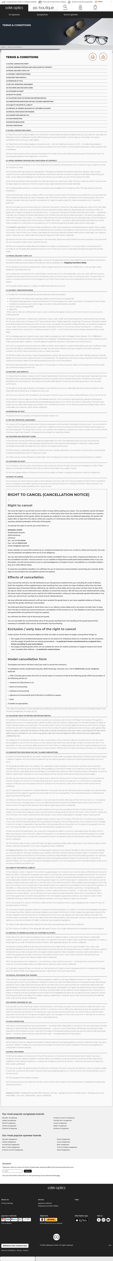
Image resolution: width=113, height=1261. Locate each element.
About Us (5, 1200)
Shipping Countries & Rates (75, 263)
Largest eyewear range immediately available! (21, 2)
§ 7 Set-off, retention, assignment (19, 84)
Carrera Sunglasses (9, 1126)
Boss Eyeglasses (63, 1144)
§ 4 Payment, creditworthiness (18, 74)
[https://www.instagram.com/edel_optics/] (103, 1220)
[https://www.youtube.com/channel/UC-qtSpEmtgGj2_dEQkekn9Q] (108, 1220)
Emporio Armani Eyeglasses (12, 1150)
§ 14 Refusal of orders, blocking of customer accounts (28, 108)
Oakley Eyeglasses (9, 1142)
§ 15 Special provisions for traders (20, 112)
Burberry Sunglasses (61, 1128)
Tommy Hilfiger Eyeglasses (67, 1147)
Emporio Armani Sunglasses (64, 1118)
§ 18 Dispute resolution (15, 122)
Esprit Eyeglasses (63, 1150)
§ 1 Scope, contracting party (17, 64)
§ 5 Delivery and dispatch (16, 77)
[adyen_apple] (20, 1219)
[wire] (27, 1219)
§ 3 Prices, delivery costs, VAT (17, 70)
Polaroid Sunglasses (9, 1128)
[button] (14, 7)
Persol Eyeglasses (63, 1139)
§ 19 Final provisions (14, 125)
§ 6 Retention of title (14, 81)
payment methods (45, 1203)
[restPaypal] (14, 1219)
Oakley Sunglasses (9, 1120)
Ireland (100, 1)
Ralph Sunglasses (60, 1126)
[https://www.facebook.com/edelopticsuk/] (99, 1220)
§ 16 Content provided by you (17, 115)
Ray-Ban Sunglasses (9, 1118)
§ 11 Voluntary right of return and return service (26, 98)
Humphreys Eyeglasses (11, 1144)
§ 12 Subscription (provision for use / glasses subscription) (29, 101)
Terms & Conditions (8, 1250)
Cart (95, 9)
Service (41, 1200)
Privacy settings (7, 1203)
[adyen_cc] (3, 1219)
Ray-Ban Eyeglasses (9, 1139)
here (58, 1175)
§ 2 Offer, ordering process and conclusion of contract (29, 67)
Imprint (25, 1250)
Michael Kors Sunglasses (63, 1120)
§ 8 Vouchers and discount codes (19, 88)
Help (77, 1200)
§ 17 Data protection (14, 118)
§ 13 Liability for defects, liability (19, 105)
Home (3, 47)
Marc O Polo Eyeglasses (11, 1147)
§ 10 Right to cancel (14, 94)
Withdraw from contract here (15, 1246)
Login (80, 9)
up (110, 1245)
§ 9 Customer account (15, 91)
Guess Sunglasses (60, 1123)
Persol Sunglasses (9, 1123)
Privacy (19, 1250)
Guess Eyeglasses (63, 1142)
